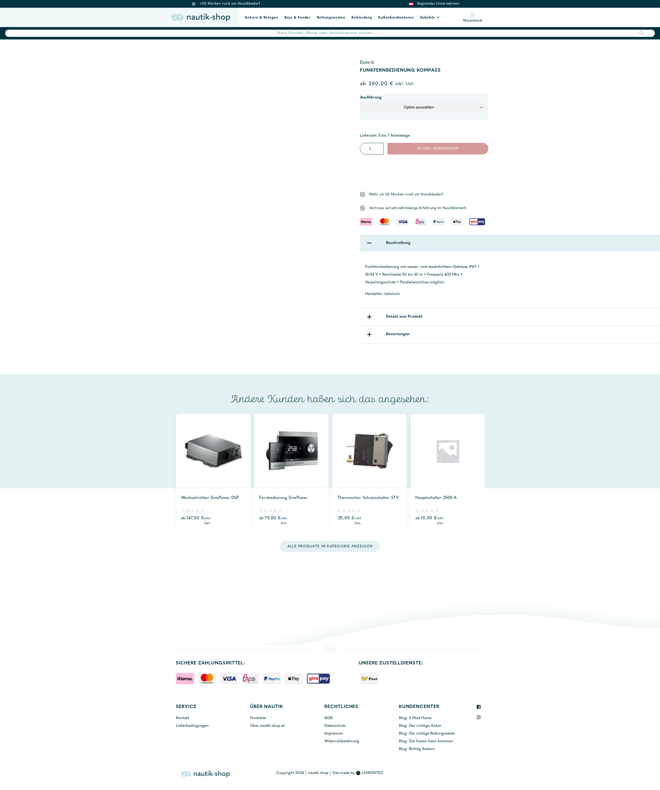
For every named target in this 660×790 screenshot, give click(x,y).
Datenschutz (335, 726)
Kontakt (182, 718)
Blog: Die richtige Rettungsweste (427, 734)
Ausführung (371, 98)
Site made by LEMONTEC (358, 773)
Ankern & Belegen (261, 18)
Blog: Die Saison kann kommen (426, 741)
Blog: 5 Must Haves (415, 718)
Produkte (258, 718)
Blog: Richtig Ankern (417, 749)
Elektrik (367, 63)
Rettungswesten (331, 18)
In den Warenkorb (437, 149)
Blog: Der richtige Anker (420, 726)
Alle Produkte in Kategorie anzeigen (330, 546)
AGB (328, 718)
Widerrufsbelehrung (341, 741)
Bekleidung (361, 18)
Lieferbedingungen (192, 726)
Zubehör (427, 18)
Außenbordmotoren (396, 18)
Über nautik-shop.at (267, 726)
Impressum (333, 734)
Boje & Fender (297, 18)
